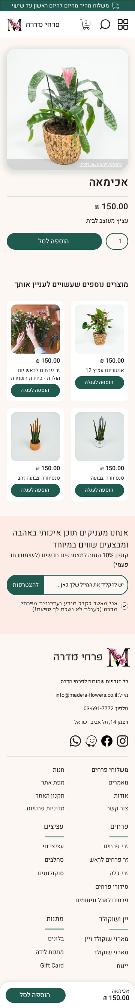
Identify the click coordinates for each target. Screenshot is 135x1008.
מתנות (55, 919)
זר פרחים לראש (108, 859)
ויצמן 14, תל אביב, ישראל (101, 722)
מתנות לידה (50, 952)
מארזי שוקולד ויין (106, 939)
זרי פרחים (116, 846)
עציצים (54, 827)
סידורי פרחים (111, 886)
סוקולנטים (51, 873)
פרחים (119, 827)
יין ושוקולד (113, 919)
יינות (122, 966)
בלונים (56, 938)
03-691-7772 (98, 708)
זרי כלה (119, 873)
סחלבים (54, 859)
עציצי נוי (53, 846)
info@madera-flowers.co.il (86, 695)
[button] (105, 24)
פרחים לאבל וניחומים (101, 900)
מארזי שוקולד (111, 952)
